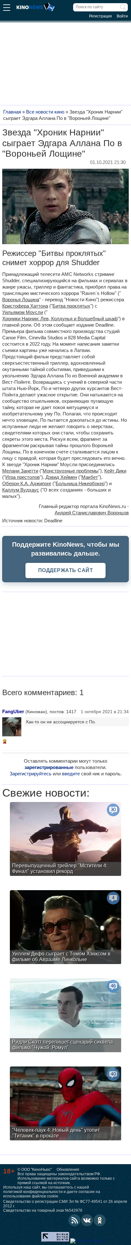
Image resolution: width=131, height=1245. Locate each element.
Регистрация (100, 16)
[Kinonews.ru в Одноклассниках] (100, 1220)
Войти (122, 16)
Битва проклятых (71, 306)
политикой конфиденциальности (33, 1192)
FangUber (13, 711)
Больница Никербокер (80, 483)
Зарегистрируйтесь (31, 773)
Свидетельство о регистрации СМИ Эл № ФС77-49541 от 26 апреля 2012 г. (65, 1203)
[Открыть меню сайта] (6, 8)
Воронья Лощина (20, 299)
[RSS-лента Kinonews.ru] (74, 1220)
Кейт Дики (115, 470)
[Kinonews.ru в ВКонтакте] (87, 1220)
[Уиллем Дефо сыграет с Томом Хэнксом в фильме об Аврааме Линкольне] (65, 928)
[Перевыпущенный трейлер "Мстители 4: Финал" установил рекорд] (65, 839)
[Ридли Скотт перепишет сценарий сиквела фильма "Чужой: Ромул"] (65, 1016)
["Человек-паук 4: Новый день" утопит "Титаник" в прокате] (65, 1104)
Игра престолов (22, 477)
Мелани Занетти (20, 470)
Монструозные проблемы (71, 470)
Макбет (89, 477)
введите (71, 773)
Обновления (68, 1169)
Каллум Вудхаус (20, 489)
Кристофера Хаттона (25, 306)
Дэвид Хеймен (61, 477)
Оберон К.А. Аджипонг (26, 483)
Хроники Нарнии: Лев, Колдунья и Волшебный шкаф (60, 318)
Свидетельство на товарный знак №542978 (42, 1210)
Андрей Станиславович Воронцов (92, 512)
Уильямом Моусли (22, 312)
